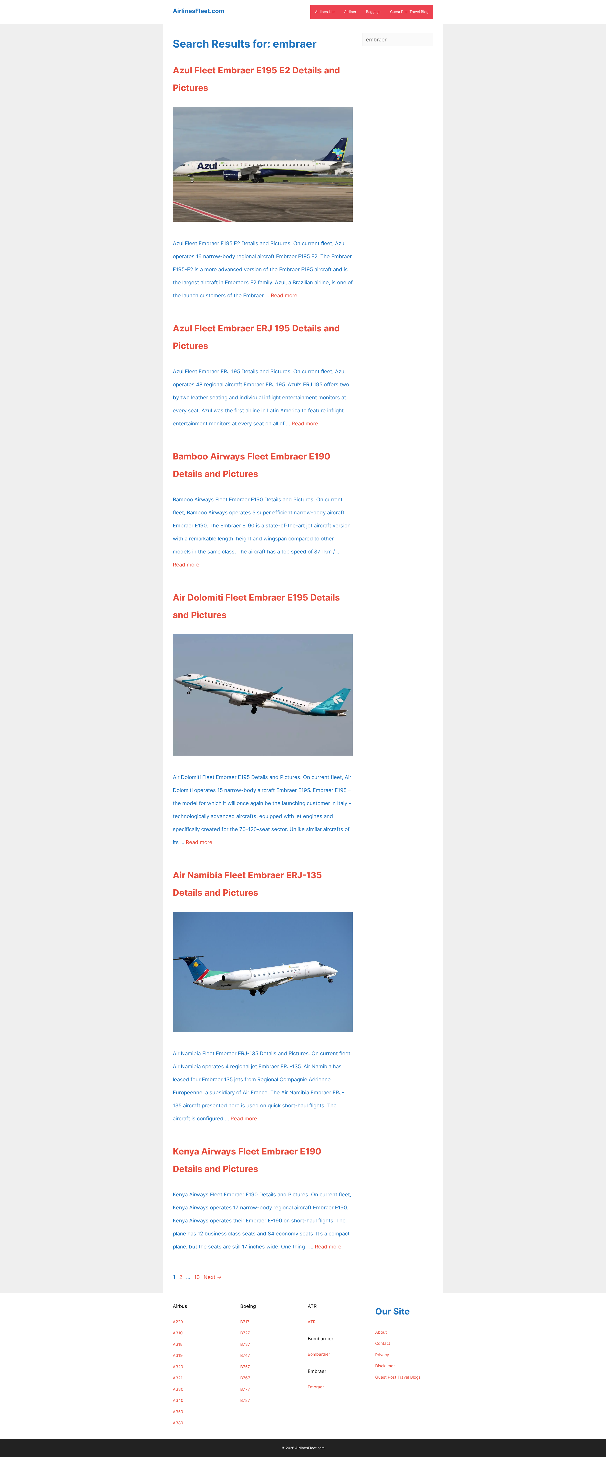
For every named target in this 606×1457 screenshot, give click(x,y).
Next (213, 1277)
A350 (178, 1411)
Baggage (373, 11)
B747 (245, 1355)
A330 (178, 1389)
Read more (284, 295)
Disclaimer (385, 1365)
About (381, 1332)
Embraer (316, 1387)
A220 (178, 1321)
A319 (178, 1355)
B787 (245, 1400)
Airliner (350, 11)
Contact (382, 1343)
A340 (178, 1400)
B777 (245, 1389)
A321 (178, 1378)
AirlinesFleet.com (198, 10)
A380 (178, 1423)
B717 (245, 1321)
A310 (178, 1333)
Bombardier (319, 1354)
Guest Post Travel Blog (409, 11)
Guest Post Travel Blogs (398, 1377)
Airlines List (325, 11)
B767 (245, 1378)
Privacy (382, 1354)
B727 (245, 1333)
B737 (245, 1344)
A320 (178, 1366)
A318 (178, 1344)
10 (197, 1277)
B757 (245, 1366)
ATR (312, 1321)
